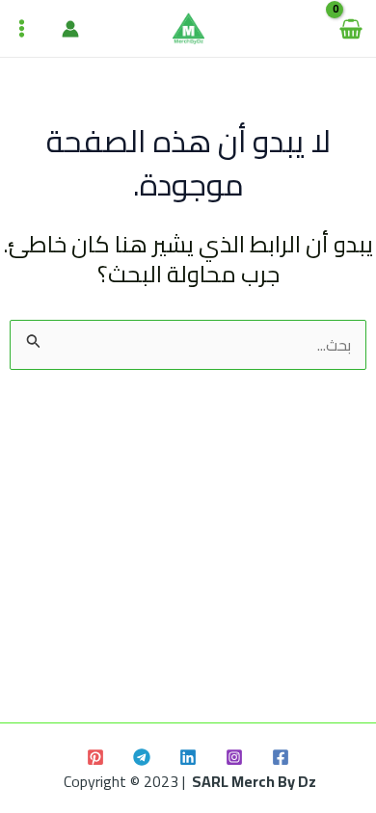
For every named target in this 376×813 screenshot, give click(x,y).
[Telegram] (141, 757)
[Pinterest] (95, 757)
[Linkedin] (188, 757)
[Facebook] (280, 757)
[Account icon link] (70, 29)
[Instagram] (234, 757)
